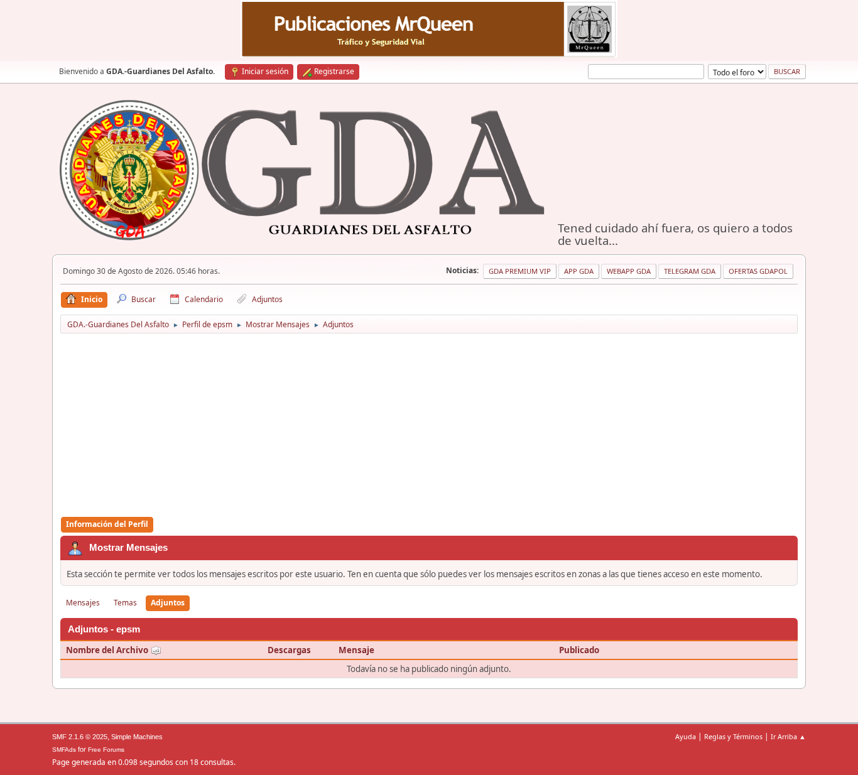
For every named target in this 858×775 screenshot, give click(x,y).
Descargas (289, 650)
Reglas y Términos (733, 736)
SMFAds (64, 749)
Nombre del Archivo (108, 650)
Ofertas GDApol (758, 271)
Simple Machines (137, 736)
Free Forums (106, 749)
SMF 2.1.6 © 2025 (79, 736)
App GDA (579, 271)
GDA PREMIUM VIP (520, 271)
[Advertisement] (429, 426)
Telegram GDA (689, 271)
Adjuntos (168, 602)
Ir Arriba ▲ (788, 736)
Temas (125, 602)
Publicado (579, 650)
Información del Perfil (107, 524)
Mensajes (83, 602)
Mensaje (356, 650)
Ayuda (685, 736)
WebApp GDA (629, 271)
